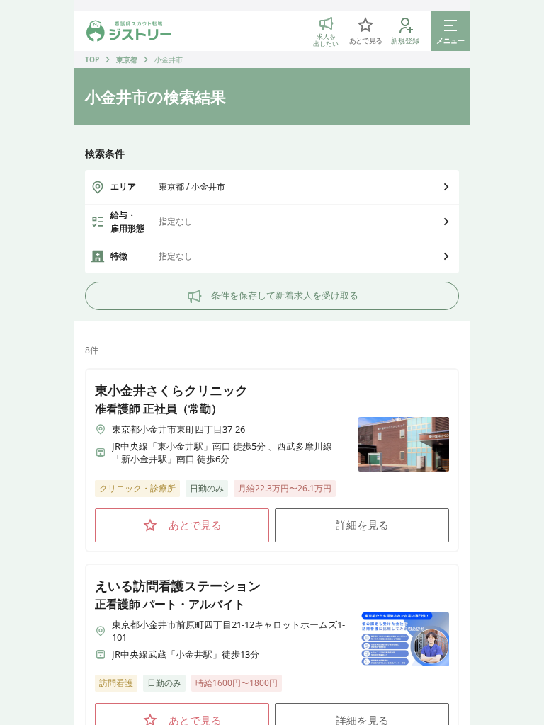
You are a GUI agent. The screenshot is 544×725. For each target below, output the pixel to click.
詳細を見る (362, 525)
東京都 (126, 59)
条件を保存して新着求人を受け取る (284, 295)
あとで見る (195, 525)
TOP (92, 59)
